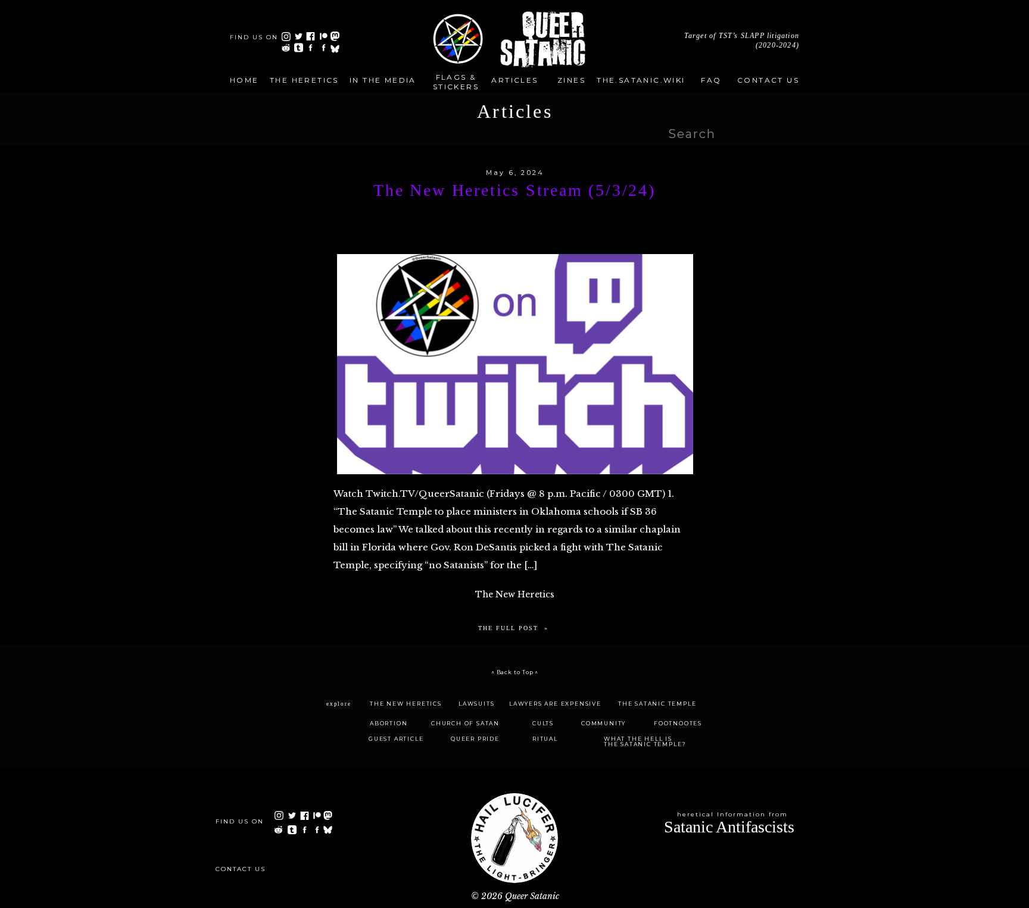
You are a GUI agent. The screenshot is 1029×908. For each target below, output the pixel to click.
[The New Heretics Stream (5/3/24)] (515, 364)
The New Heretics (514, 594)
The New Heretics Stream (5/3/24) (514, 190)
